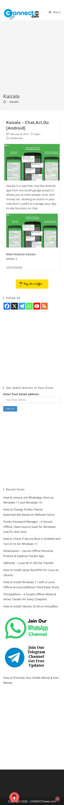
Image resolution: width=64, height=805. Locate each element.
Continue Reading (14, 267)
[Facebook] (7, 306)
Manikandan (16, 138)
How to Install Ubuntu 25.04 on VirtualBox (30, 606)
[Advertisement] (32, 59)
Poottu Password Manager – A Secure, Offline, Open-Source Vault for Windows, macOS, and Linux (29, 527)
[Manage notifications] (57, 798)
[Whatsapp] (29, 306)
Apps (37, 134)
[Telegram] (21, 306)
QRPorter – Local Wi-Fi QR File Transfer (28, 563)
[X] (14, 306)
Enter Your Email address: (21, 394)
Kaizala (14, 102)
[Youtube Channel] (36, 306)
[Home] (4, 102)
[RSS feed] (44, 306)
